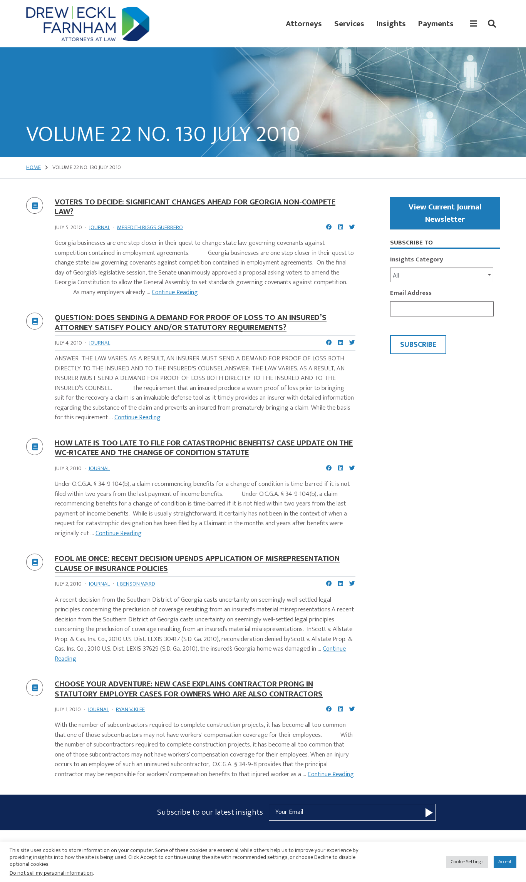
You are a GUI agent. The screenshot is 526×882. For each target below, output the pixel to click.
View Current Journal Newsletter (445, 213)
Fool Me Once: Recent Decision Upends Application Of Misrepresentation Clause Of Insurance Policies (197, 563)
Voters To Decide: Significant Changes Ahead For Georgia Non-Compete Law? (195, 207)
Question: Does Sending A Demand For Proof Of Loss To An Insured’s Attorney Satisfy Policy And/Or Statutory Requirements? (191, 322)
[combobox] (441, 275)
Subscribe (418, 344)
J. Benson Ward (136, 584)
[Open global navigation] (473, 24)
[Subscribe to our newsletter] (429, 812)
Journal (99, 227)
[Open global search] (492, 24)
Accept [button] (505, 861)
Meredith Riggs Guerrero (150, 227)
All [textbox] (396, 276)
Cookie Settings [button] (467, 861)
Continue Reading (175, 292)
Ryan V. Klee (130, 709)
